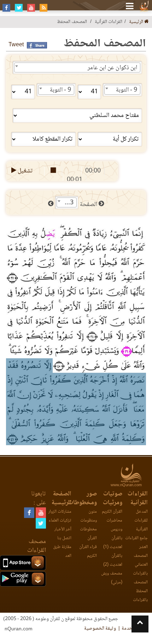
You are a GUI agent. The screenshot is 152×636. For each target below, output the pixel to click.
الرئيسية (136, 22)
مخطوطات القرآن (88, 534)
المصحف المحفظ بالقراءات (140, 591)
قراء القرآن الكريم (88, 551)
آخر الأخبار (62, 529)
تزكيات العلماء (60, 520)
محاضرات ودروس (114, 525)
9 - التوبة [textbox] (126, 90)
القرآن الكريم (112, 512)
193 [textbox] (68, 203)
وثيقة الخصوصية (100, 628)
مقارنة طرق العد (62, 551)
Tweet (16, 45)
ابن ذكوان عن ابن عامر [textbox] (112, 68)
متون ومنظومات (88, 516)
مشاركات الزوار (59, 512)
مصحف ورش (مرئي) (111, 578)
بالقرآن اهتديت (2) (112, 560)
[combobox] (77, 67)
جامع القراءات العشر (136, 543)
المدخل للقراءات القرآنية (141, 520)
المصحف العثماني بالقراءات (140, 564)
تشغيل (24, 171)
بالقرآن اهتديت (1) (112, 543)
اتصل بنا (64, 538)
